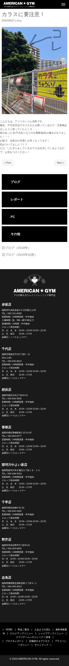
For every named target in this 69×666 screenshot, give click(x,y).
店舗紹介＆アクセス (39, 641)
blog (19, 20)
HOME (9, 629)
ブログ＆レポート (14, 641)
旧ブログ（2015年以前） (20, 254)
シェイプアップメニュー (51, 633)
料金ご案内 (23, 629)
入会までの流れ (42, 629)
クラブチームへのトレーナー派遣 (33, 637)
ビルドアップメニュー (21, 633)
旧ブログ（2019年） (16, 248)
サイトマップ (41, 645)
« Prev (7, 162)
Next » (60, 162)
